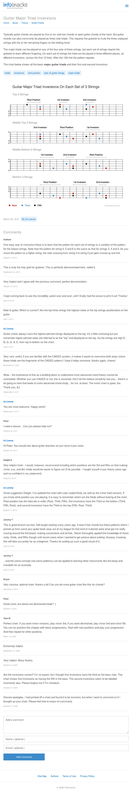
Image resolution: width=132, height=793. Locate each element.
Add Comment (24, 757)
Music (15, 22)
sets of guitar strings (54, 72)
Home (6, 22)
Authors (54, 776)
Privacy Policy (87, 776)
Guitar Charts (37, 22)
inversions (19, 72)
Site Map (42, 776)
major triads (74, 72)
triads (7, 72)
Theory (24, 22)
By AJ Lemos (29, 219)
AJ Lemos (8, 328)
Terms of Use (69, 776)
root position (34, 72)
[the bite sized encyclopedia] (15, 5)
